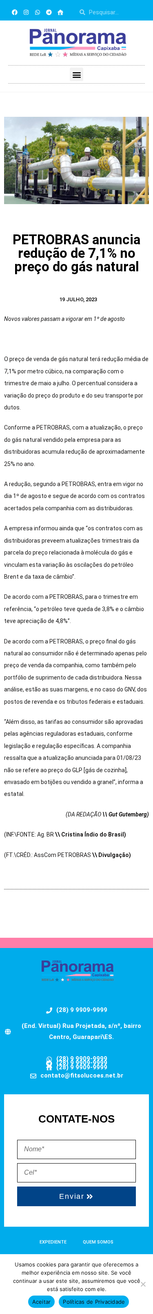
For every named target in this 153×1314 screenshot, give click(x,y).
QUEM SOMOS (98, 1242)
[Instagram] (26, 12)
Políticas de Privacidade (94, 1301)
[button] (76, 74)
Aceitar (41, 1301)
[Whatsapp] (37, 12)
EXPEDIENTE (53, 1242)
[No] (143, 1284)
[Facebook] (14, 12)
